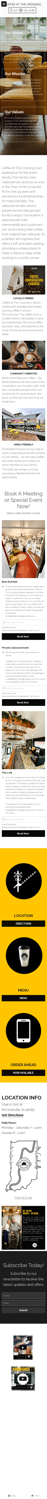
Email (6, 1302)
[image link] (23, 1166)
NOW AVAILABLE (23, 1072)
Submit (23, 1310)
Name (6, 1295)
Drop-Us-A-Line (23, 1197)
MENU (23, 998)
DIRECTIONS (23, 923)
